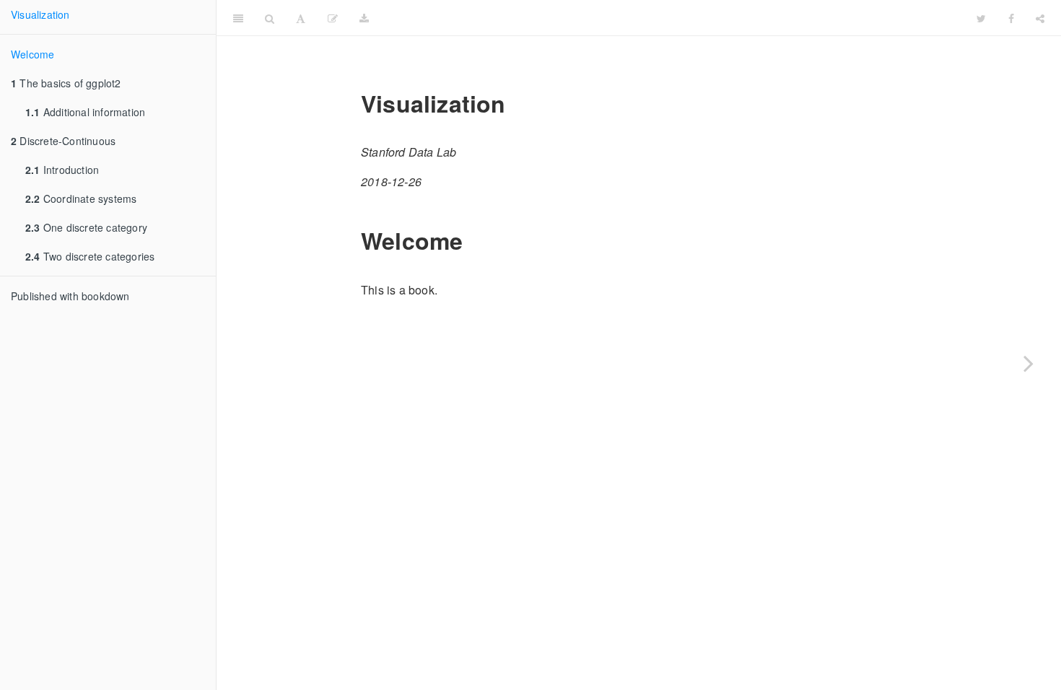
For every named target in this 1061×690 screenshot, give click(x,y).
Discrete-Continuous (63, 141)
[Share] (1040, 18)
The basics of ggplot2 (66, 83)
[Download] (364, 18)
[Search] (269, 18)
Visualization (40, 14)
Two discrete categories (89, 256)
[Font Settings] (300, 18)
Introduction (62, 169)
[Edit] (333, 18)
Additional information (85, 112)
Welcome (32, 54)
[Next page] (1028, 363)
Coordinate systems (80, 198)
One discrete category (86, 227)
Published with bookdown (70, 296)
